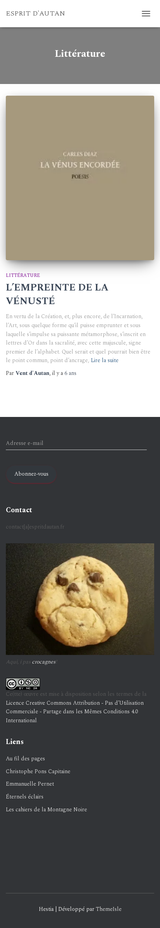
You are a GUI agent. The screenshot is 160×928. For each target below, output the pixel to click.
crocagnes (44, 662)
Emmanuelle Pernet (30, 784)
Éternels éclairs (24, 797)
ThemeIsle (109, 909)
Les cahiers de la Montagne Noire (46, 809)
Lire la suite (104, 360)
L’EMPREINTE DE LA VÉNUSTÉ (57, 294)
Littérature (23, 275)
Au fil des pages (25, 759)
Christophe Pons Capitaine (38, 771)
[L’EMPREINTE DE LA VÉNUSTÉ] (80, 178)
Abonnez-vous (31, 474)
